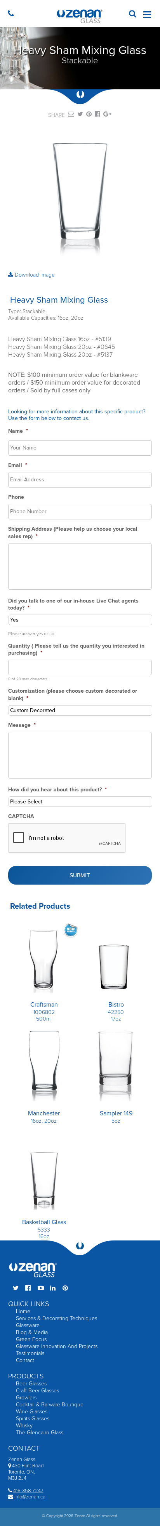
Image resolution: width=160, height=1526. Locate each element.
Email (17, 465)
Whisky (24, 1425)
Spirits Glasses (32, 1418)
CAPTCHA (21, 816)
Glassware (28, 1325)
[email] (71, 115)
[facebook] (97, 115)
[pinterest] (89, 115)
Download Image (34, 275)
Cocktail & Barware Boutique (49, 1404)
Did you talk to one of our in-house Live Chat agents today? (73, 604)
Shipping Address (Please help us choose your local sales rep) (72, 532)
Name (18, 431)
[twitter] (80, 115)
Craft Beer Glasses (37, 1390)
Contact (25, 1360)
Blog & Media (32, 1332)
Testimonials (30, 1353)
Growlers (26, 1397)
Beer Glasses (31, 1383)
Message (22, 725)
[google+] (107, 115)
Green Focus (31, 1339)
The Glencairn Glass (39, 1432)
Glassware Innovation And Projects (56, 1346)
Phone (16, 497)
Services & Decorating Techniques (56, 1318)
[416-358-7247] (12, 14)
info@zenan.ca (29, 1497)
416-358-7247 (28, 1491)
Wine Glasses (31, 1411)
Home (23, 1311)
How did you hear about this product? (57, 789)
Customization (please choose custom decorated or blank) (72, 694)
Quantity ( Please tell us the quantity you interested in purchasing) (76, 649)
